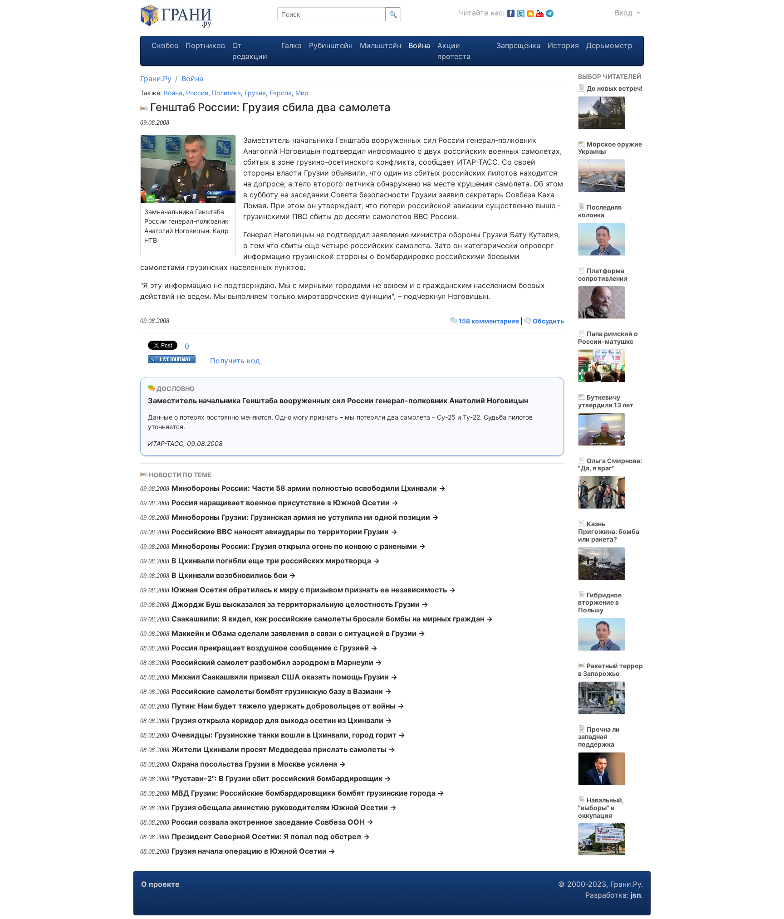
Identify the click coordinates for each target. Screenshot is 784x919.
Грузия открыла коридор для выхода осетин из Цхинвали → (282, 720)
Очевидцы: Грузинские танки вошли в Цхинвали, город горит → (288, 734)
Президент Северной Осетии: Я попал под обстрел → (271, 836)
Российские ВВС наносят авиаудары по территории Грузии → (284, 531)
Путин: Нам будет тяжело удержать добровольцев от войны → (288, 705)
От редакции (249, 51)
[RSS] (530, 12)
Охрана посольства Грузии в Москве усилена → (259, 763)
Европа (281, 93)
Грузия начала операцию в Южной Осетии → (253, 850)
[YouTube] (540, 12)
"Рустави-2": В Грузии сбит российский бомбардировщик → (281, 778)
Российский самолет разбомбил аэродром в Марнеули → (277, 662)
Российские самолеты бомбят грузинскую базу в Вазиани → (282, 691)
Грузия (255, 93)
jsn (636, 894)
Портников (205, 45)
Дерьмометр (609, 45)
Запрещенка (518, 45)
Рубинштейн (331, 45)
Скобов (165, 45)
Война (419, 45)
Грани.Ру (156, 78)
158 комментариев (488, 321)
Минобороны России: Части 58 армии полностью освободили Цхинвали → (309, 488)
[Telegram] (550, 12)
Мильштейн (380, 45)
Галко (291, 45)
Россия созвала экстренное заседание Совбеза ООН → (272, 821)
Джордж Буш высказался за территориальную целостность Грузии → (300, 604)
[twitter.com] (520, 12)
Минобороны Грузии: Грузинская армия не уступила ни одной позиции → (305, 517)
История (563, 45)
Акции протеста (453, 51)
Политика (226, 93)
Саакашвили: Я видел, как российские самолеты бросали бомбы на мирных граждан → (332, 618)
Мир (302, 93)
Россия (197, 93)
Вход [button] (625, 12)
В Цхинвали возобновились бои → (234, 575)
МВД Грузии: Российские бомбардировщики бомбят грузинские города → (308, 792)
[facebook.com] (511, 12)
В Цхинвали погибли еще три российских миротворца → (276, 560)
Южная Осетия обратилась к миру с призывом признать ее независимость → (314, 589)
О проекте (160, 884)
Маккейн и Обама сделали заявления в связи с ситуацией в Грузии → (298, 633)
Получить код (235, 360)
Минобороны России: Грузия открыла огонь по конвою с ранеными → (299, 546)
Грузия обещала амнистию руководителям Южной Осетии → (284, 807)
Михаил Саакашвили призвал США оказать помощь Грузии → (284, 676)
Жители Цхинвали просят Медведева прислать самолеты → (283, 749)
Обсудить (547, 321)
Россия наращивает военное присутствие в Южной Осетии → (285, 502)
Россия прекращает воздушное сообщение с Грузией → (274, 647)
